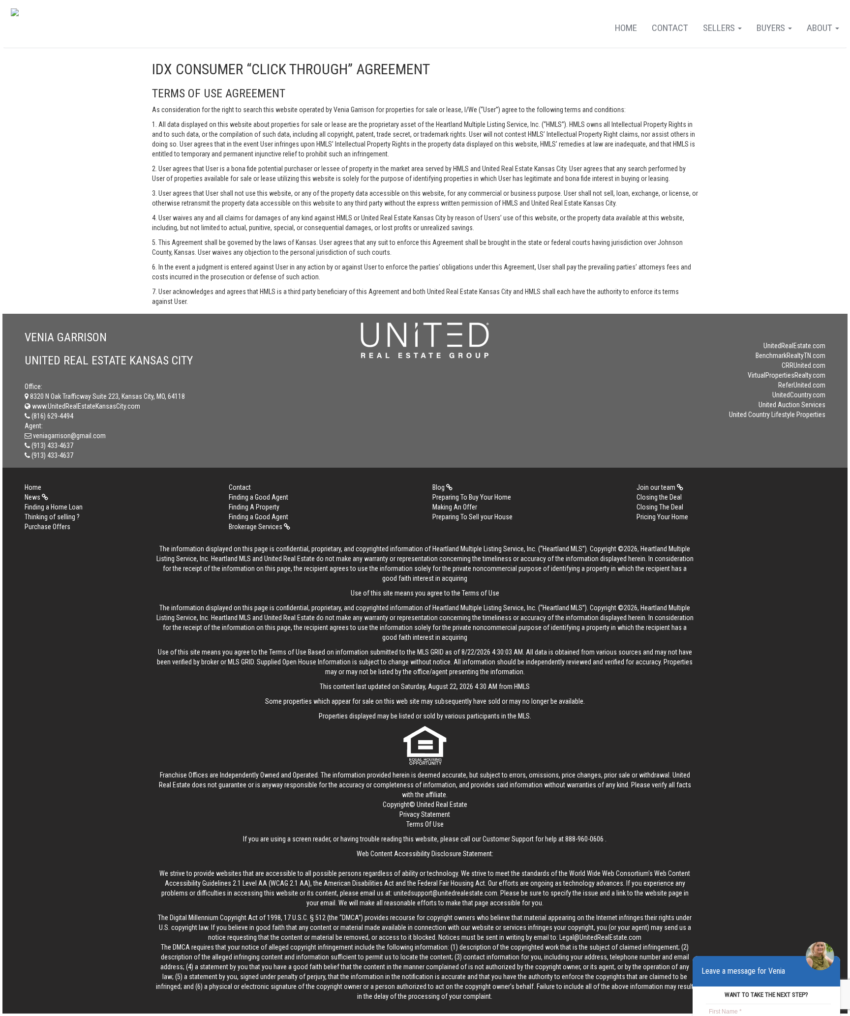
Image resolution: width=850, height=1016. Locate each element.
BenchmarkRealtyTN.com (790, 355)
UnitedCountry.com (798, 395)
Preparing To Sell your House (472, 517)
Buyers (772, 27)
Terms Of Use (425, 824)
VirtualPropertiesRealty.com (786, 375)
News (33, 497)
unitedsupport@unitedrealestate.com (445, 893)
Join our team (657, 487)
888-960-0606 (584, 839)
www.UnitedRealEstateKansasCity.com (85, 406)
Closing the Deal (659, 497)
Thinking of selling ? (52, 517)
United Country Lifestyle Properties (777, 414)
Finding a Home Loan (54, 507)
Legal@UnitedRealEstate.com (600, 937)
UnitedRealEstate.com (794, 346)
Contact (670, 27)
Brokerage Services (256, 527)
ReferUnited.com (801, 385)
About (820, 27)
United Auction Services (792, 405)
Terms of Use (480, 593)
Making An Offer (454, 507)
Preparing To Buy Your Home (471, 497)
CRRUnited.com (803, 365)
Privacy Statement (424, 814)
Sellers (720, 27)
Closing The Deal (660, 507)
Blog (439, 487)
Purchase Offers (47, 527)
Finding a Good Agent (258, 497)
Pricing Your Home (662, 517)
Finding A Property (254, 507)
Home (626, 27)
